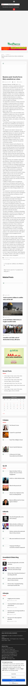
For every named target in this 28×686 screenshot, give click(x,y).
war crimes (8, 259)
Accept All (13, 680)
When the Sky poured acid (15, 485)
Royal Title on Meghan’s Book (16, 439)
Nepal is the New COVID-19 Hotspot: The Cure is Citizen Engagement (16, 472)
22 (20, 406)
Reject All (14, 677)
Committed (6, 257)
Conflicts (20, 82)
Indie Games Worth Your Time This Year (13, 383)
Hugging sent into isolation (14, 598)
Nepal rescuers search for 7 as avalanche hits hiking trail (13, 270)
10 (4, 404)
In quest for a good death (15, 432)
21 (17, 406)
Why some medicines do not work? (17, 538)
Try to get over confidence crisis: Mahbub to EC (13, 264)
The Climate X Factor (14, 425)
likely (14, 257)
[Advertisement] (14, 28)
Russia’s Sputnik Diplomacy (16, 447)
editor (14, 82)
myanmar (17, 257)
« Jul (3, 413)
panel (20, 257)
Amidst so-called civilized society (17, 478)
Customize (13, 674)
